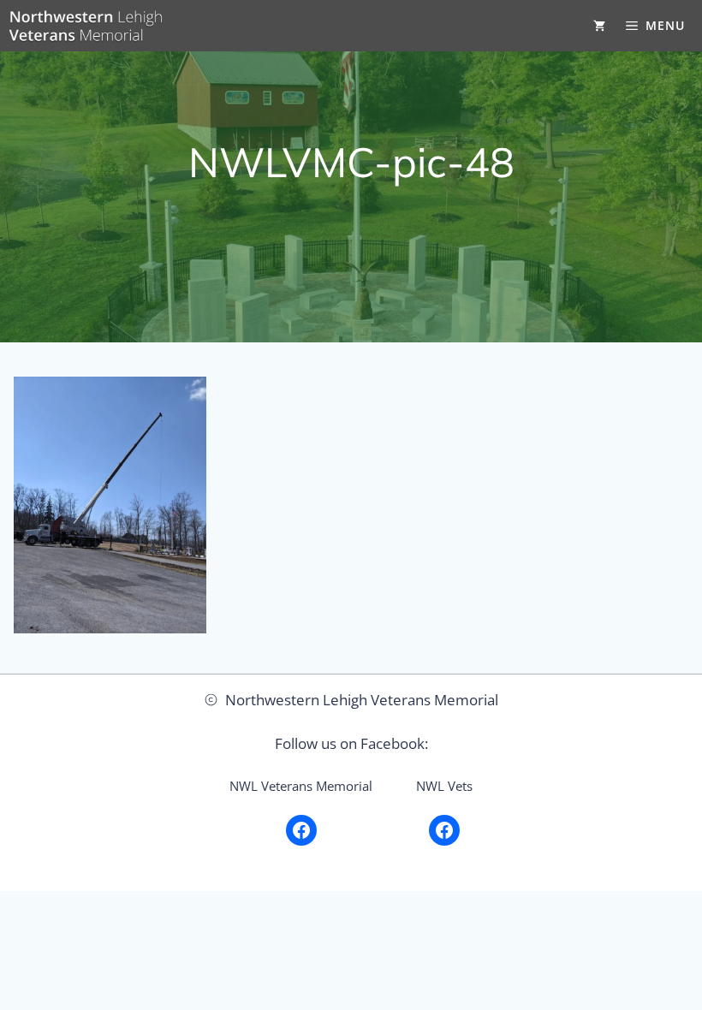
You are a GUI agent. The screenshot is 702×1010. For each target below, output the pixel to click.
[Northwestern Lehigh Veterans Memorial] (86, 25)
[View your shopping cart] (599, 26)
